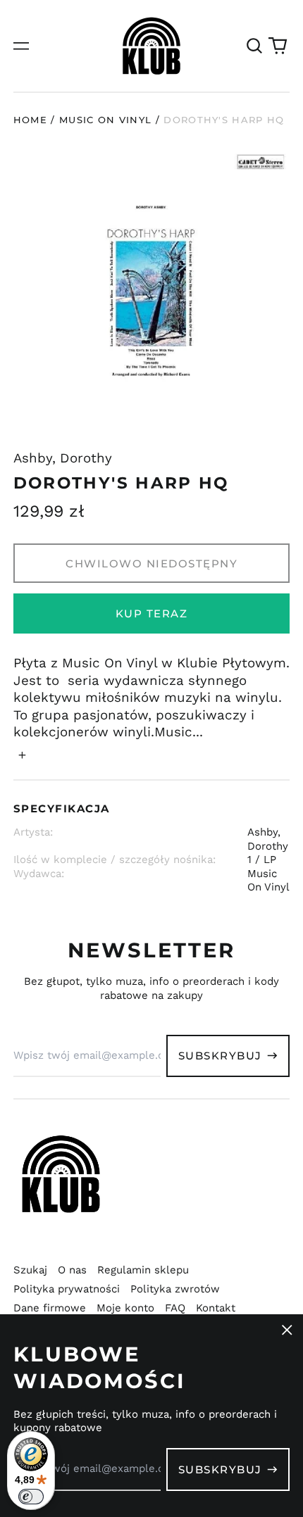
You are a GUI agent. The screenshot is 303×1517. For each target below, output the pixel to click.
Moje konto (125, 1308)
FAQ (175, 1308)
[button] (254, 46)
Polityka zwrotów (175, 1289)
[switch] (31, 1496)
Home (30, 119)
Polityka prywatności (66, 1289)
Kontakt (215, 1308)
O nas (72, 1270)
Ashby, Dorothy (62, 458)
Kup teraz (152, 613)
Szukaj (30, 1270)
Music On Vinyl (105, 119)
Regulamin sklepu (143, 1270)
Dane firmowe (49, 1308)
